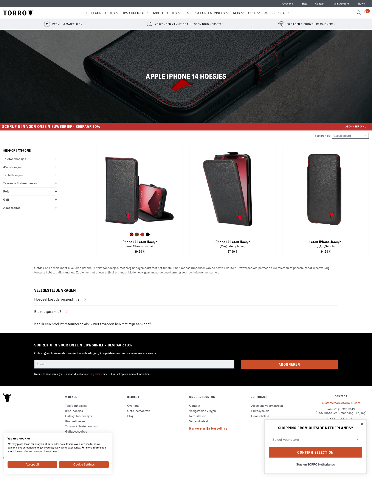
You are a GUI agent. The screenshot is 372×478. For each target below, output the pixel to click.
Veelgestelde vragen (202, 411)
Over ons (287, 3)
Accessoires (274, 13)
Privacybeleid (260, 411)
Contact (319, 3)
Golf (252, 13)
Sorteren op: (323, 136)
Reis (236, 13)
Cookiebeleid (260, 416)
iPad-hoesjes (133, 13)
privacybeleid (93, 374)
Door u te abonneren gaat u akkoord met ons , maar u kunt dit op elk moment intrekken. (92, 374)
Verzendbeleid (198, 421)
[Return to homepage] (18, 13)
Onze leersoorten (138, 411)
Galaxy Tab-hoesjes (78, 416)
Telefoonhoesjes (100, 13)
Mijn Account (341, 3)
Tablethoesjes (165, 13)
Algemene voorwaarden (267, 406)
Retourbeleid (197, 416)
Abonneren (289, 364)
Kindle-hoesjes (75, 421)
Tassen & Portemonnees (205, 13)
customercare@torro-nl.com (341, 403)
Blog (304, 3)
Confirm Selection (315, 452)
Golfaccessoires (76, 431)
